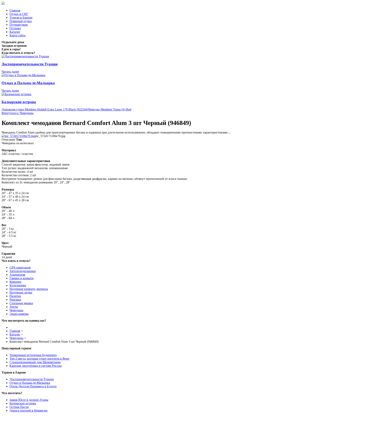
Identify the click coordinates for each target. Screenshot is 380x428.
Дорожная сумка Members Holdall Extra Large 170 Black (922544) (45, 109)
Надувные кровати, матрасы (29, 289)
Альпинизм (17, 274)
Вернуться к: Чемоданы (17, 113)
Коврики (15, 281)
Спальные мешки (21, 303)
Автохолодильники (23, 271)
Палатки (15, 296)
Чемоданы (16, 310)
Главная (15, 10)
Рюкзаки (15, 299)
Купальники (18, 285)
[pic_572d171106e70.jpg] (18, 136)
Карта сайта (18, 35)
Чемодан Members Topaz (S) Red (109, 109)
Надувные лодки (21, 292)
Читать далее (10, 71)
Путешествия (19, 24)
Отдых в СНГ (19, 14)
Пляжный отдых (21, 21)
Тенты (14, 306)
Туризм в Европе (21, 17)
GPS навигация (20, 267)
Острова (15, 28)
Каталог (15, 31)
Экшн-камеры (19, 314)
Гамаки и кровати (22, 278)
